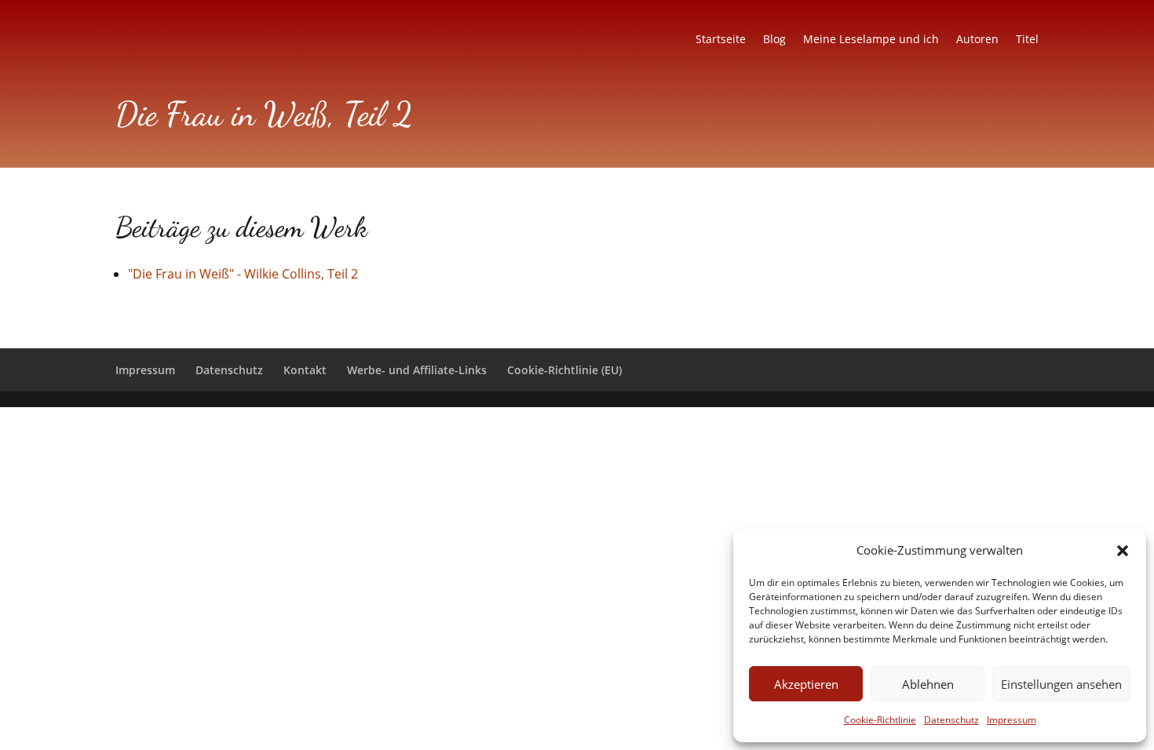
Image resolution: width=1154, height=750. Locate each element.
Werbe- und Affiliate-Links (417, 369)
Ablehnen (928, 684)
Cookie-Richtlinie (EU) (564, 369)
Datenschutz (951, 719)
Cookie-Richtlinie (880, 719)
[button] (1122, 551)
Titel (1027, 40)
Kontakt (305, 369)
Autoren (977, 40)
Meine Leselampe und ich (871, 40)
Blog (774, 40)
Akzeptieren (806, 684)
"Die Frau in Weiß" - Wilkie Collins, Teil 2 (243, 273)
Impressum (1011, 719)
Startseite (721, 40)
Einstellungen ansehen (1061, 684)
